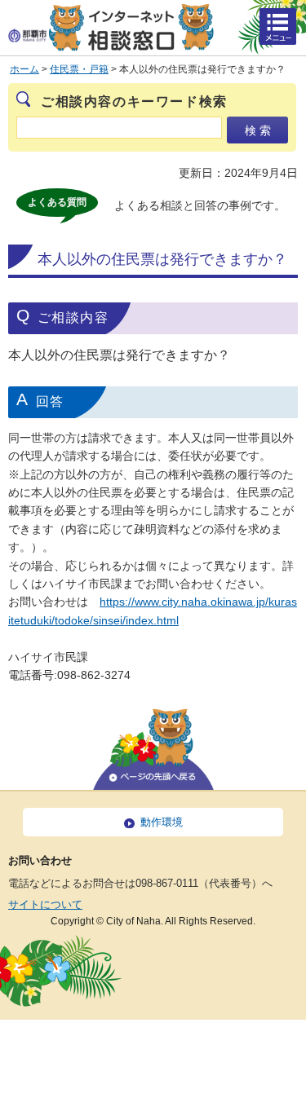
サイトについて (45, 904)
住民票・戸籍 (79, 69)
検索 (259, 130)
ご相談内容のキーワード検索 (134, 101)
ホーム (24, 69)
